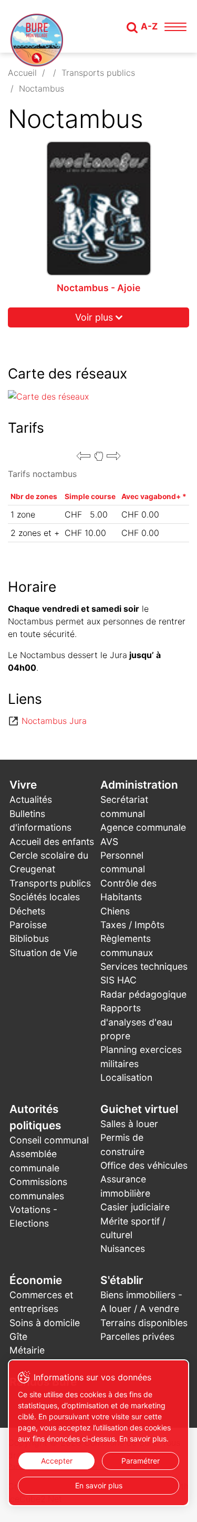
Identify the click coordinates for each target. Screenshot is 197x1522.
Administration (139, 784)
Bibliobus (29, 938)
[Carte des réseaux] (98, 396)
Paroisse (28, 924)
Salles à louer (129, 1123)
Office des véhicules (144, 1165)
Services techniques (144, 966)
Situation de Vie (43, 952)
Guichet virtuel (139, 1109)
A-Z (149, 26)
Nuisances (122, 1248)
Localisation (126, 1077)
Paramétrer (140, 1460)
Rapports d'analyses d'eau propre (136, 1021)
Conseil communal (49, 1140)
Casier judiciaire (135, 1206)
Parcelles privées (137, 1336)
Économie (35, 1280)
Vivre (23, 784)
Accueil (22, 72)
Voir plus (94, 317)
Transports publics (98, 72)
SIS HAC (118, 980)
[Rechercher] (132, 27)
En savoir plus (98, 1485)
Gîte (18, 1336)
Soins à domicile (44, 1322)
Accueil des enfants (51, 841)
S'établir (121, 1280)
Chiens (115, 911)
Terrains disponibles (144, 1322)
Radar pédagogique (143, 994)
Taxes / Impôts (132, 924)
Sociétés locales (44, 896)
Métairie (27, 1350)
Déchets (27, 911)
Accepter (56, 1460)
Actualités (30, 799)
